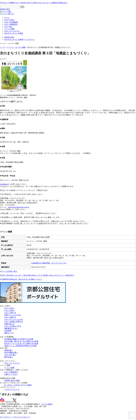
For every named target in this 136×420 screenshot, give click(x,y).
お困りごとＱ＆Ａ (11, 374)
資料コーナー (9, 333)
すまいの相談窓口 (11, 24)
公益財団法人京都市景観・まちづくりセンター (49, 263)
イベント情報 (9, 29)
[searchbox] (10, 7)
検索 (22, 7)
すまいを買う (9, 308)
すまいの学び (9, 20)
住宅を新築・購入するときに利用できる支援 (21, 341)
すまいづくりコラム (12, 31)
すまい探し (8, 27)
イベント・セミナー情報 (16, 47)
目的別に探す (5, 9)
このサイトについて (12, 389)
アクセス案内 (47, 404)
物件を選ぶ (8, 357)
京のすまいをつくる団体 (13, 33)
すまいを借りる (10, 313)
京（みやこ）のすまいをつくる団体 (17, 385)
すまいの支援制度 (11, 22)
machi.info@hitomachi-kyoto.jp (18, 207)
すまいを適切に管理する (13, 322)
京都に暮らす (9, 324)
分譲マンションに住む (12, 315)
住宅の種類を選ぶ (11, 352)
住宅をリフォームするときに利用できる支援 (21, 343)
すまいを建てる (10, 317)
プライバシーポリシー (21, 417)
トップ (2, 47)
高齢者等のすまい (11, 328)
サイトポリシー (6, 417)
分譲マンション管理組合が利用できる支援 (20, 346)
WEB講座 (7, 331)
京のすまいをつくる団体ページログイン (19, 39)
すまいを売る (9, 310)
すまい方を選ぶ (10, 355)
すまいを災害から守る (12, 326)
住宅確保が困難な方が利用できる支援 (18, 339)
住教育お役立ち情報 (12, 380)
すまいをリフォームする (13, 319)
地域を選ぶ (8, 350)
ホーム (6, 18)
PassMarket (4, 184)
